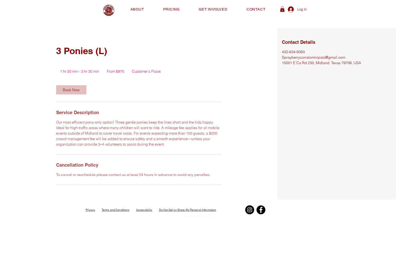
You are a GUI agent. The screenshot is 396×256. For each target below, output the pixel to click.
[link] (71, 89)
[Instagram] (249, 209)
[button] (282, 9)
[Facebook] (260, 209)
